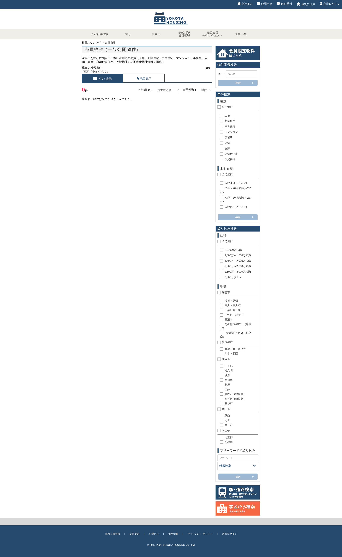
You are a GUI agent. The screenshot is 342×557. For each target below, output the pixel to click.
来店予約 (240, 34)
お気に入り (308, 4)
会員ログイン (331, 3)
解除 (208, 68)
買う (128, 34)
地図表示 (145, 78)
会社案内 (247, 3)
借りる (156, 34)
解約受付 (286, 3)
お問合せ (266, 3)
